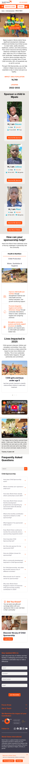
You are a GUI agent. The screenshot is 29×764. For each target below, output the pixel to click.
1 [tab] (12, 395)
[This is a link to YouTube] (25, 728)
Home (3, 10)
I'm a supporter (8, 761)
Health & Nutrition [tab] (14, 254)
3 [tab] (16, 395)
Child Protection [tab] (14, 259)
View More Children (14, 230)
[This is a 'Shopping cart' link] (26, 7)
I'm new (19, 761)
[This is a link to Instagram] (23, 728)
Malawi (18, 127)
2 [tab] (14, 395)
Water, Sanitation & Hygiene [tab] (14, 265)
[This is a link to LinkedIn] (20, 728)
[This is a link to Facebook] (17, 728)
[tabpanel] (14, 376)
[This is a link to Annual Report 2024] (24, 721)
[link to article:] (14, 623)
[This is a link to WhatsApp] (14, 728)
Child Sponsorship (10, 10)
